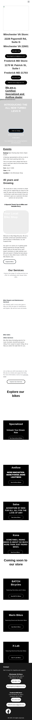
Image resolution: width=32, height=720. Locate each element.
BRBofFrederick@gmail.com (16, 82)
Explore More (10, 261)
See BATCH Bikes (16, 596)
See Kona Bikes (15, 552)
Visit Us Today (16, 131)
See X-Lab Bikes (16, 657)
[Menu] (29, 1)
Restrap (5, 153)
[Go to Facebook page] (8, 711)
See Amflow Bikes (16, 482)
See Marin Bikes (16, 627)
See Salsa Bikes (16, 517)
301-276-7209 (16, 77)
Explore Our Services (16, 381)
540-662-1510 (16, 51)
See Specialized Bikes (16, 438)
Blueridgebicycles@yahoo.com (16, 56)
